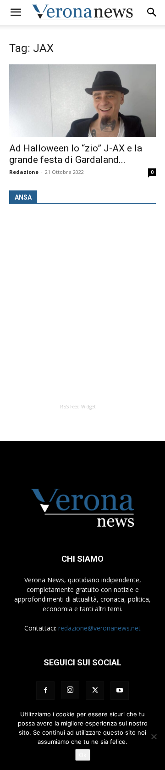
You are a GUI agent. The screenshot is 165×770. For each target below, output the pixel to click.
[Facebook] (45, 690)
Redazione (23, 171)
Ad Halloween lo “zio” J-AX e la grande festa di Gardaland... (75, 154)
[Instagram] (70, 690)
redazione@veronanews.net (99, 628)
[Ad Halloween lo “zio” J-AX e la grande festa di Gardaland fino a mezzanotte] (82, 100)
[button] (15, 12)
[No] (153, 736)
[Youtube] (119, 690)
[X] (95, 690)
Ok (83, 755)
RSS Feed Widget (78, 406)
